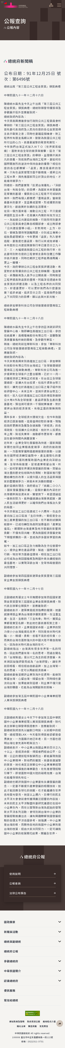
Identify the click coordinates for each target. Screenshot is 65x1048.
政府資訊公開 (33, 1021)
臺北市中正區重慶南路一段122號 (37, 1037)
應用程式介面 (49, 1021)
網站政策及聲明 (16, 1021)
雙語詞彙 (32, 1026)
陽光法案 (21, 1026)
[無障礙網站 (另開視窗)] (32, 1013)
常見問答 (44, 1026)
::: (2, 2)
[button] (59, 1023)
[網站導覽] (51, 5)
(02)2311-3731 (36, 1041)
